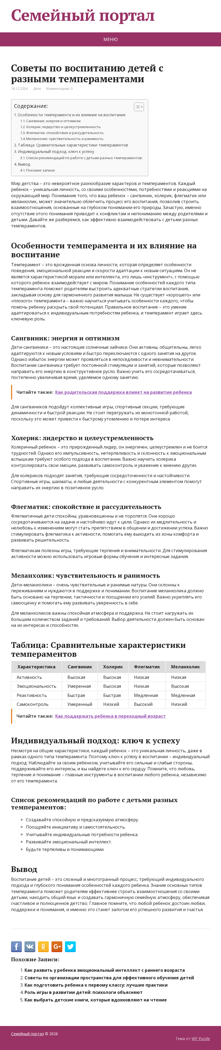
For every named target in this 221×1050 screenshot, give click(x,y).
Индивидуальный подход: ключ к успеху (56, 151)
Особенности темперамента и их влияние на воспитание (72, 114)
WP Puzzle (201, 1038)
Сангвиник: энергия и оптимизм (53, 120)
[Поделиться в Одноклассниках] (43, 946)
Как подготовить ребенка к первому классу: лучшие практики (96, 985)
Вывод (24, 164)
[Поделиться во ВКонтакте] (30, 946)
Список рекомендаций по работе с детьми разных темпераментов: (84, 157)
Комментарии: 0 (59, 88)
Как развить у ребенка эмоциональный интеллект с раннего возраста (105, 970)
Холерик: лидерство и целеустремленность (63, 126)
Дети (37, 88)
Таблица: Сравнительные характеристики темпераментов (73, 145)
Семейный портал (83, 15)
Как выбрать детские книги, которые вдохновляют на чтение (96, 1000)
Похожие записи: (40, 170)
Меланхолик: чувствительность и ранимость (64, 138)
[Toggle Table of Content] (136, 106)
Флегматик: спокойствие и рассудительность (65, 132)
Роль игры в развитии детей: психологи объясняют (84, 992)
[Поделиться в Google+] (56, 946)
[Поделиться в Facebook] (16, 946)
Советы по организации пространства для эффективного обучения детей (109, 978)
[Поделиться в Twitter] (70, 946)
